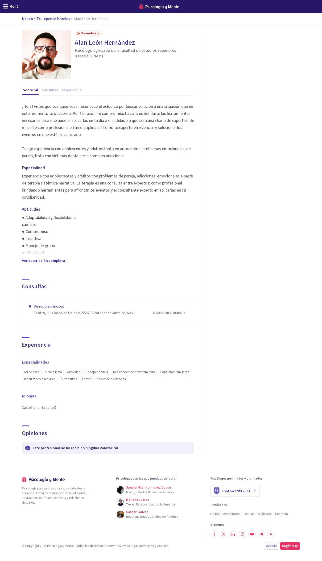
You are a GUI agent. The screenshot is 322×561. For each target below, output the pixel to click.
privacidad (146, 546)
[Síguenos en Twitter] (223, 534)
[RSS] (271, 534)
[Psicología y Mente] (159, 6)
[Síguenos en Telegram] (261, 534)
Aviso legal (130, 546)
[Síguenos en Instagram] (242, 534)
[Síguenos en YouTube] (252, 534)
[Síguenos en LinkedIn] (233, 534)
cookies (163, 546)
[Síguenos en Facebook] (214, 534)
